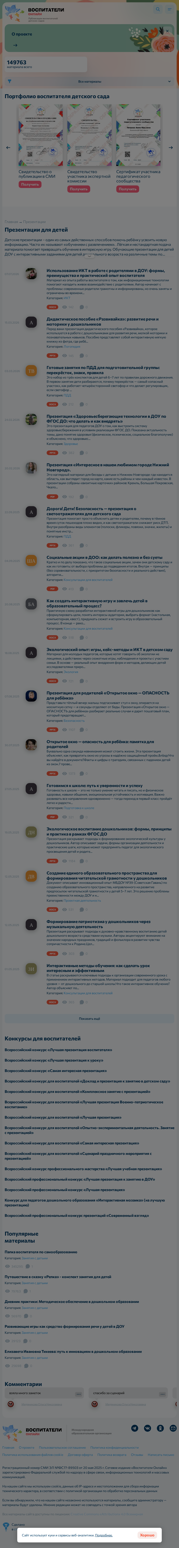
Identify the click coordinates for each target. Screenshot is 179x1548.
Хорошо (147, 1535)
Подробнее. (104, 1535)
